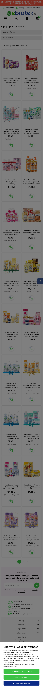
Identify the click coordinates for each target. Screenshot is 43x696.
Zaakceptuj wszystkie (21, 683)
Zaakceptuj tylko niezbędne (21, 671)
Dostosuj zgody (21, 677)
